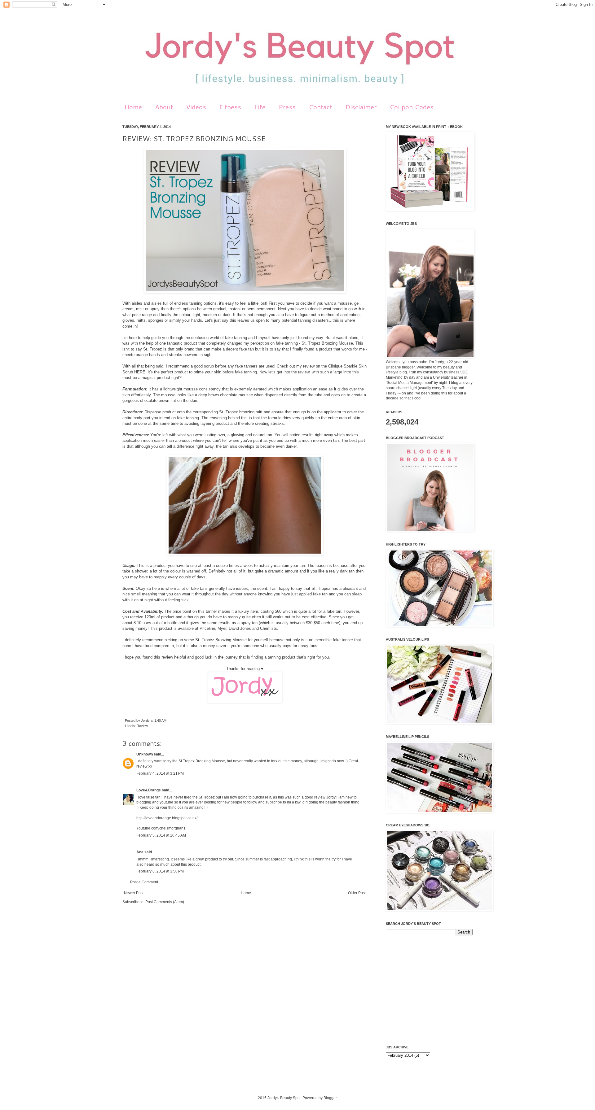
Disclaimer (361, 106)
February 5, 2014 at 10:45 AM (161, 835)
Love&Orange (148, 790)
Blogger (330, 1098)
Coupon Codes (412, 106)
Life (260, 106)
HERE (139, 372)
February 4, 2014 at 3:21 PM (160, 773)
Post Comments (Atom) (164, 902)
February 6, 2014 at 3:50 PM (160, 871)
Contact (320, 106)
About (164, 106)
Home (133, 106)
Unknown (144, 754)
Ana (139, 852)
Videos (196, 106)
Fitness (230, 106)
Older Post (357, 893)
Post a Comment (144, 882)
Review (142, 726)
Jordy (146, 720)
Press (287, 106)
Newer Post (133, 893)
